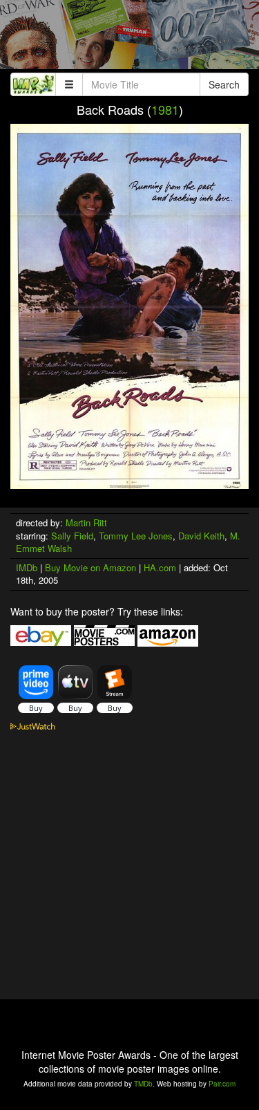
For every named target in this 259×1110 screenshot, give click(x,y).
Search (224, 84)
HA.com (160, 567)
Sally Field (72, 535)
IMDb (26, 567)
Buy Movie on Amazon (90, 567)
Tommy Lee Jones (136, 535)
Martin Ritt (86, 522)
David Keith (201, 535)
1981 (165, 109)
